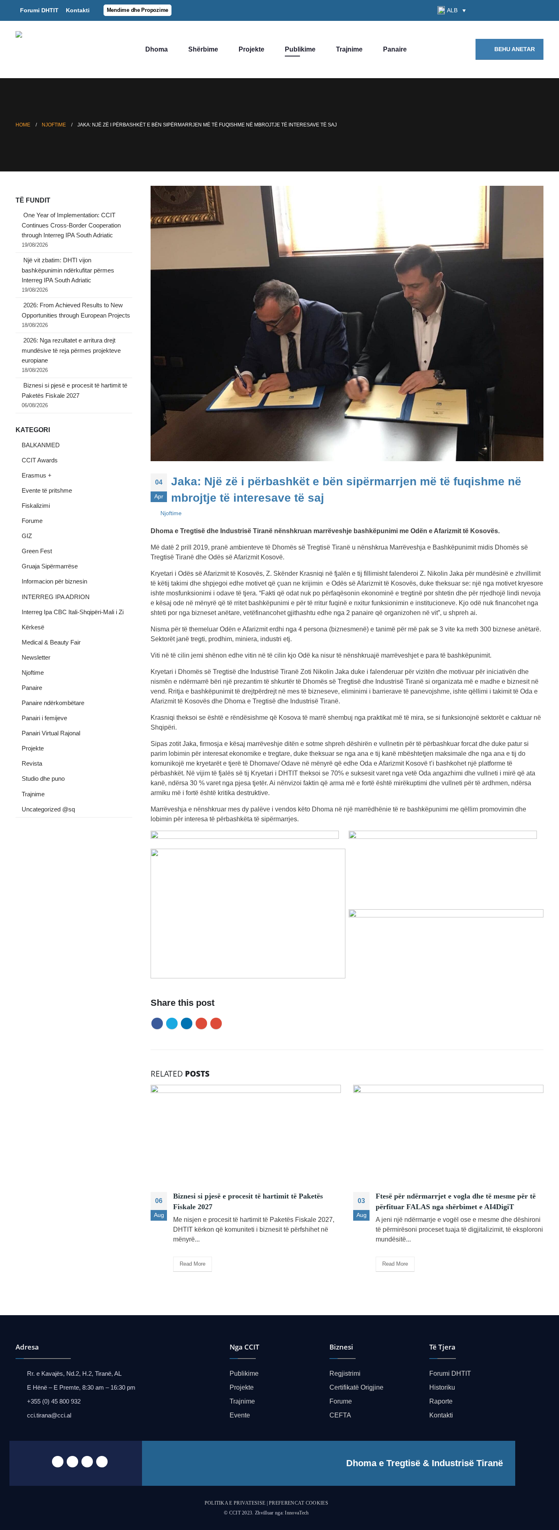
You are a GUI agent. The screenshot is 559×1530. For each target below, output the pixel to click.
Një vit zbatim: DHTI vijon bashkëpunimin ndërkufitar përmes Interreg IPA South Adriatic (68, 270)
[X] (509, 10)
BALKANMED (41, 445)
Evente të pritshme (47, 490)
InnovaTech (297, 1512)
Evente (240, 1415)
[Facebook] (495, 10)
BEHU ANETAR (514, 49)
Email (216, 1023)
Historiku (442, 1387)
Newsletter (36, 657)
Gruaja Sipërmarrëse (50, 566)
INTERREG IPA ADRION (56, 597)
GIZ (27, 536)
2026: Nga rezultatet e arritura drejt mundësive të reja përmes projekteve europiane (71, 350)
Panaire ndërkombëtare (53, 703)
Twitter (172, 1023)
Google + (201, 1023)
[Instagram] (537, 10)
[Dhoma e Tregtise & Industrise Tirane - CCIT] (65, 49)
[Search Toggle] (480, 11)
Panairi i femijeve (44, 718)
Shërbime (203, 49)
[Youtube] (523, 10)
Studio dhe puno (43, 778)
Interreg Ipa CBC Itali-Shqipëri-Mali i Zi (73, 612)
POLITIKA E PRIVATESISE (235, 1503)
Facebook (157, 1023)
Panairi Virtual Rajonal (51, 733)
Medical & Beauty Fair (51, 642)
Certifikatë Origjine (356, 1387)
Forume (32, 521)
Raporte (441, 1401)
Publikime (300, 49)
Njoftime (171, 513)
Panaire (395, 49)
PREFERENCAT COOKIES (298, 1503)
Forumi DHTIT (39, 10)
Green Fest (37, 551)
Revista (32, 763)
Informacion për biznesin (54, 581)
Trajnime (349, 49)
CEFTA (340, 1415)
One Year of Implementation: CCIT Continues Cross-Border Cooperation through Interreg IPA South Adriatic (71, 225)
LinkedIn (186, 1023)
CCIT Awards (40, 460)
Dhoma (156, 49)
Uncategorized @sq (48, 809)
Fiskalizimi (36, 505)
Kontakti (76, 10)
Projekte (251, 49)
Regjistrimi (345, 1373)
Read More (192, 1264)
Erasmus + (37, 475)
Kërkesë (33, 627)
